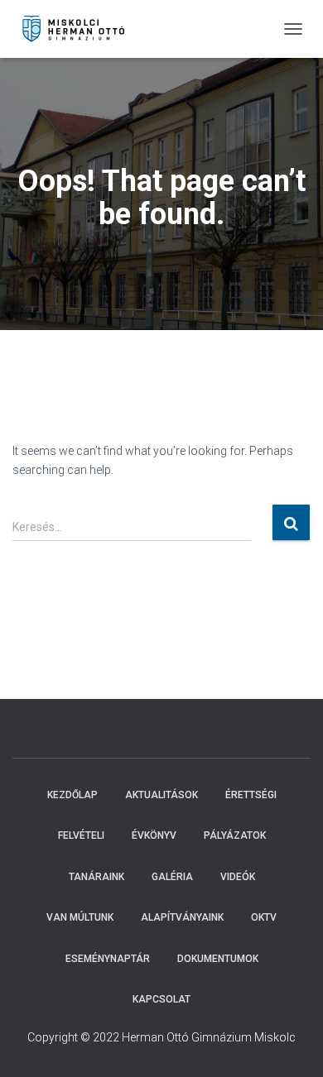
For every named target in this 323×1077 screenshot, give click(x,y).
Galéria (172, 877)
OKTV (264, 917)
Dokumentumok (217, 959)
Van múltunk (79, 917)
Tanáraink (96, 877)
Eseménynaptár (107, 959)
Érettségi (251, 795)
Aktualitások (161, 795)
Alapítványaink (182, 917)
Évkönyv (154, 835)
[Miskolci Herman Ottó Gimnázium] (80, 29)
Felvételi (81, 835)
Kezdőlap (72, 795)
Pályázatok (235, 835)
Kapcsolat (161, 999)
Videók (237, 877)
